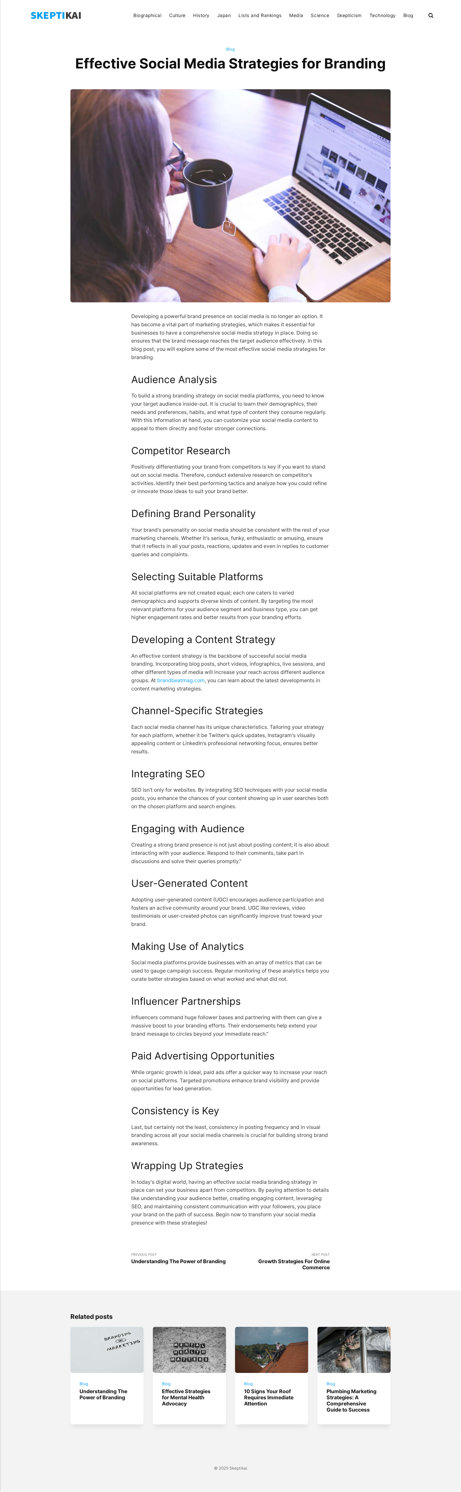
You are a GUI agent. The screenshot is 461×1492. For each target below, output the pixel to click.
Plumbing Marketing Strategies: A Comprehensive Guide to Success (351, 1400)
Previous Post (178, 1259)
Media (296, 15)
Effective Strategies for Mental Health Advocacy (186, 1397)
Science (320, 15)
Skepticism (349, 15)
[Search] (430, 15)
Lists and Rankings (260, 15)
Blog (408, 15)
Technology (382, 15)
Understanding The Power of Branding (103, 1394)
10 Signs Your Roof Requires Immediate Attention (268, 1397)
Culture (177, 15)
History (201, 15)
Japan (224, 15)
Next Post (294, 1262)
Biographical (147, 15)
